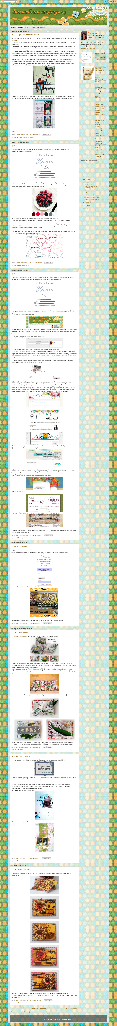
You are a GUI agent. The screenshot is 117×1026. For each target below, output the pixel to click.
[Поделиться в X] (47, 135)
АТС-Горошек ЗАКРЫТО (21, 632)
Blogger (70, 1019)
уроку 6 (54, 995)
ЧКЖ (96, 145)
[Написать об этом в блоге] (45, 135)
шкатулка (97, 131)
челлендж (98, 68)
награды (27, 861)
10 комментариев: (35, 1000)
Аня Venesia (93, 33)
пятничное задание (98, 111)
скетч (96, 73)
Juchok (45, 554)
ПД (96, 133)
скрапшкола (23, 1002)
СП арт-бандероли (98, 96)
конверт (97, 126)
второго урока (27, 151)
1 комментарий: (35, 134)
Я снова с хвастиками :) (21, 756)
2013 (85, 205)
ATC (27, 27)
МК (96, 89)
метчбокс (97, 152)
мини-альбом (99, 108)
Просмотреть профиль (88, 48)
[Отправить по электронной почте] (43, 135)
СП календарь (99, 106)
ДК (17, 137)
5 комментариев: (35, 747)
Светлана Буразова (45, 561)
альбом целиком (100, 114)
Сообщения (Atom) (27, 1012)
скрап (20, 137)
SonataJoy (36, 669)
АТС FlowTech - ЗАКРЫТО (21, 869)
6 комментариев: (35, 623)
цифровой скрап (100, 83)
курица (45, 556)
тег (96, 122)
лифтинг (21, 861)
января (87, 202)
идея (96, 147)
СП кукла (97, 143)
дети (96, 124)
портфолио (98, 120)
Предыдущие (71, 1008)
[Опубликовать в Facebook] (48, 135)
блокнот (97, 139)
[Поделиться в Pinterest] (50, 135)
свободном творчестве (20, 636)
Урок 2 (14, 146)
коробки (97, 141)
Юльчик (45, 565)
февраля (88, 184)
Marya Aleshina (45, 563)
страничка (26, 137)
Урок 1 (14, 274)
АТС (18, 749)
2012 (85, 208)
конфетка (98, 150)
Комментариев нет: (36, 262)
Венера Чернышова (45, 559)
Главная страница (17, 27)
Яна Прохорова (45, 558)
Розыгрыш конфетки (19, 546)
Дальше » (14, 131)
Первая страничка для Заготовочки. (25, 35)
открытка (97, 77)
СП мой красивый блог (23, 265)
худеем (32, 137)
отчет (96, 102)
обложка (97, 128)
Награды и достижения (38, 27)
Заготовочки (16, 40)
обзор (96, 94)
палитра (97, 87)
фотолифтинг (99, 154)
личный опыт (99, 118)
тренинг (97, 99)
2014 (85, 182)
